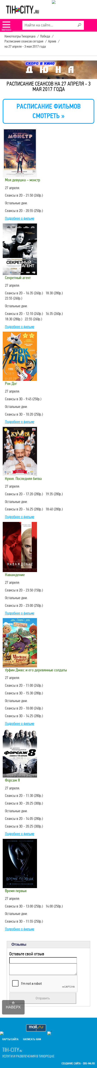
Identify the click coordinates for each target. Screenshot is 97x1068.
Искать (79, 25)
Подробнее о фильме (19, 218)
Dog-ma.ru (89, 1063)
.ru (28, 1052)
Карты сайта (10, 1039)
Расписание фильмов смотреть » (48, 111)
